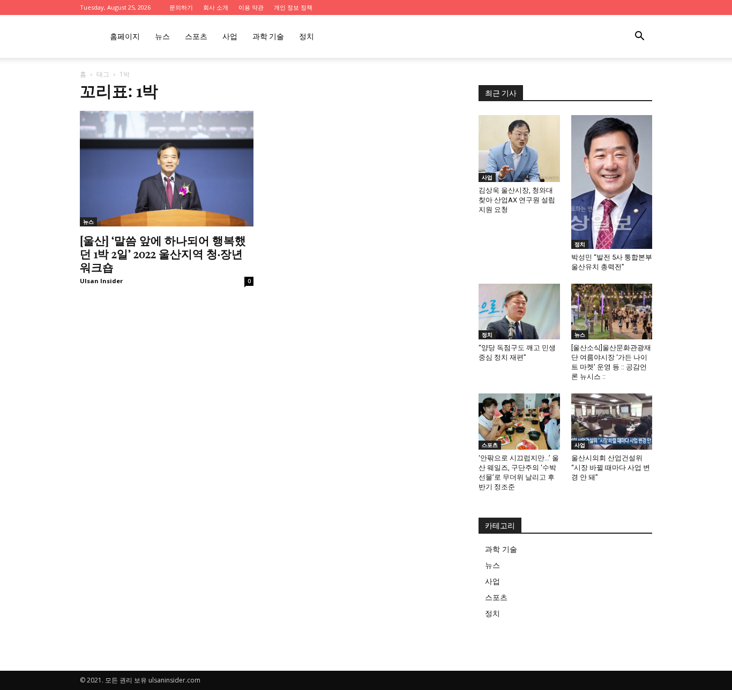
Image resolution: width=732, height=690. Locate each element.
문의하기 (181, 7)
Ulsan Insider (101, 281)
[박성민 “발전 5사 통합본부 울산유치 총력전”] (612, 182)
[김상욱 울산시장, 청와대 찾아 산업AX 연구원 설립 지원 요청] (519, 148)
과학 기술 (268, 36)
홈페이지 (125, 36)
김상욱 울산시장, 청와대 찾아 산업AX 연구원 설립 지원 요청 (517, 200)
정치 (306, 36)
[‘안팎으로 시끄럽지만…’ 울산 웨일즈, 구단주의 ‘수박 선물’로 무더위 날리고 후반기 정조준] (519, 421)
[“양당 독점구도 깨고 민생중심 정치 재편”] (519, 311)
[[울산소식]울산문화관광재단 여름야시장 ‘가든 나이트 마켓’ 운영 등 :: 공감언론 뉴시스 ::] (612, 311)
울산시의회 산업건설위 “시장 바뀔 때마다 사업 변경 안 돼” (610, 467)
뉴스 (162, 36)
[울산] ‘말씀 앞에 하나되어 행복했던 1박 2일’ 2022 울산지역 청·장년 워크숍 (163, 253)
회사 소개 (215, 7)
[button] (639, 37)
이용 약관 (251, 7)
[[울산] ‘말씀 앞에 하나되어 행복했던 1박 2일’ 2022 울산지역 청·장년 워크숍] (166, 168)
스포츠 (196, 36)
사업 (229, 36)
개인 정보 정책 (293, 7)
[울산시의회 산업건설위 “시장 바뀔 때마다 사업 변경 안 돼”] (612, 421)
